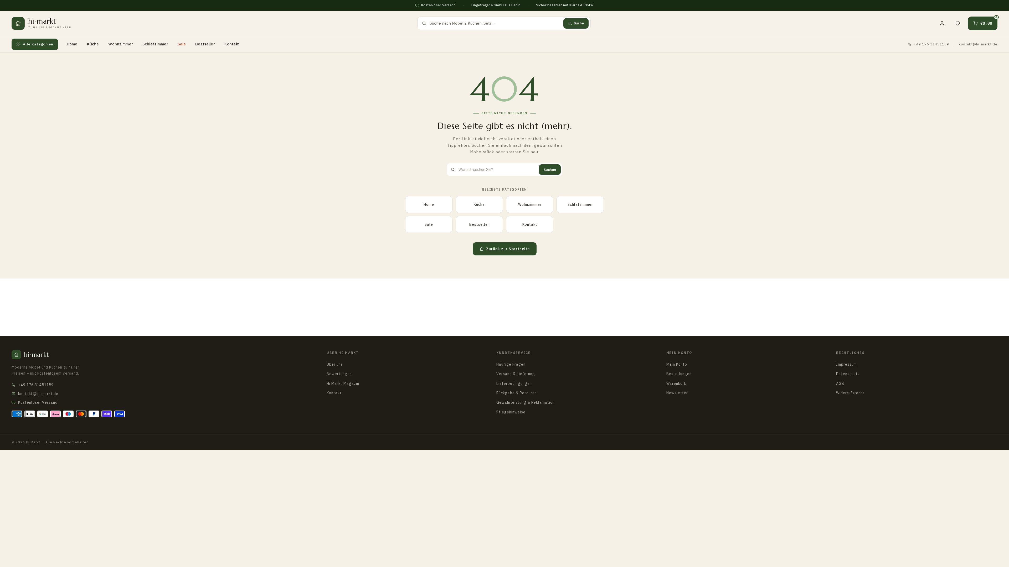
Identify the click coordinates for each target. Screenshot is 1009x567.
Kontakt (232, 43)
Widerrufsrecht (850, 393)
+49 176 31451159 (931, 44)
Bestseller (205, 43)
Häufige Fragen (511, 364)
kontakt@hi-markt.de (978, 44)
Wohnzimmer (120, 43)
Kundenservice (513, 352)
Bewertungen (339, 373)
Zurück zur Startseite (508, 248)
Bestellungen (679, 373)
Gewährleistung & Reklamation (525, 402)
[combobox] (494, 23)
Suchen (550, 169)
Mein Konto (679, 352)
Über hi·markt (343, 352)
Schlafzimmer (155, 43)
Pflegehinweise (511, 412)
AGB (840, 383)
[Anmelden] (942, 23)
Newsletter (677, 393)
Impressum (846, 364)
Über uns (335, 364)
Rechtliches (850, 352)
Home (72, 43)
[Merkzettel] (958, 23)
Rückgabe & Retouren (516, 393)
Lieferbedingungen (514, 383)
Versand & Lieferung (515, 373)
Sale (182, 43)
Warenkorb (676, 383)
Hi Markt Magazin (343, 383)
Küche (93, 43)
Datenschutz (848, 373)
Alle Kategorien (38, 44)
